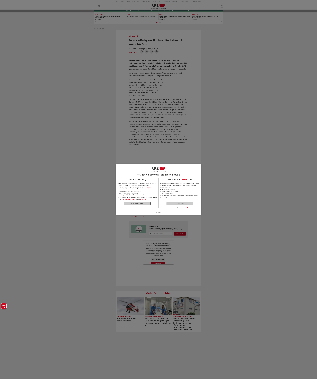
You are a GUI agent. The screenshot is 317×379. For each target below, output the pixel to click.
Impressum (158, 212)
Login (187, 207)
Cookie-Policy (143, 199)
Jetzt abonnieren (179, 203)
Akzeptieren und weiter (137, 203)
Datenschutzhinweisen (129, 199)
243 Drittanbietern (148, 187)
